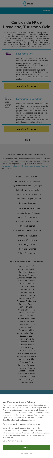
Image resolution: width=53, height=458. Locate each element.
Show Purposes (26, 453)
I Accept (26, 447)
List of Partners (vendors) (12, 441)
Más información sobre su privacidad (21, 420)
